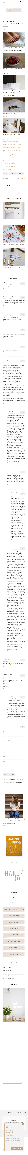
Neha (4, 726)
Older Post (21, 192)
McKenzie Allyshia (9, 296)
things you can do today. (11, 221)
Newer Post (8, 192)
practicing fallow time (9, 163)
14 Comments (6, 178)
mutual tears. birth (8, 158)
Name (4, 756)
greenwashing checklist (9, 166)
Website (4, 767)
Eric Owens (7, 659)
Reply (22, 283)
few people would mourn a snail (11, 147)
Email (4, 761)
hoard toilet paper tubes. (9, 973)
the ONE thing (7, 160)
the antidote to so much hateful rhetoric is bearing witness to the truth (14, 140)
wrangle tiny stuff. (8, 970)
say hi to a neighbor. (8, 978)
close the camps (7, 169)
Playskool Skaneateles (13, 708)
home (5, 173)
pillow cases (18, 73)
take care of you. (7, 976)
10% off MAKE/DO (17, 1148)
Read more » (6, 825)
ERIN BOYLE (7, 185)
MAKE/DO (10, 1133)
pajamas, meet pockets (8, 155)
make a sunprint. (7, 967)
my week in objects (16, 173)
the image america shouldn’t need (12, 144)
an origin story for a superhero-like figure (12, 151)
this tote (6, 116)
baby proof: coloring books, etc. (13, 244)
